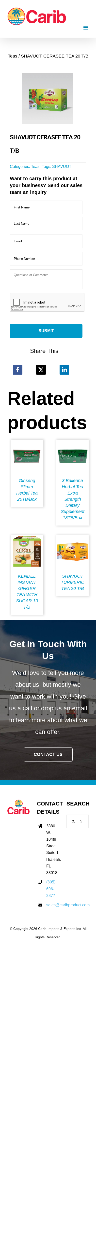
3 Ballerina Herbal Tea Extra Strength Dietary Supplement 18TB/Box (72, 499)
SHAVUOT (61, 166)
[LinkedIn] (64, 370)
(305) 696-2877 (50, 888)
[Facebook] (18, 370)
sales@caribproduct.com (52, 905)
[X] (41, 370)
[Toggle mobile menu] (86, 27)
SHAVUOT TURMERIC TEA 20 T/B (72, 582)
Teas (35, 166)
